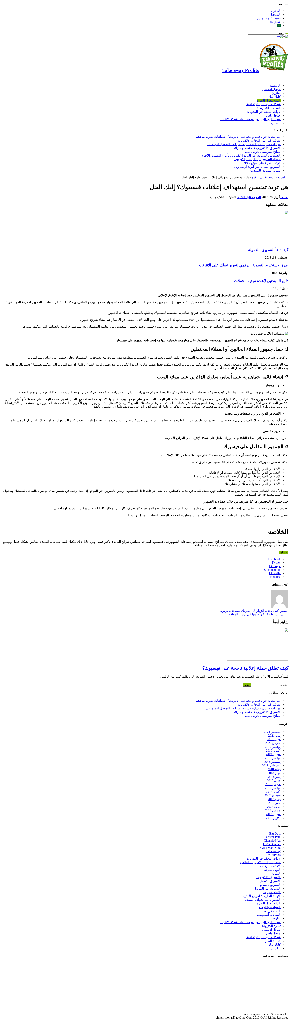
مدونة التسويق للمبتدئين (265, 170)
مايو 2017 (274, 803)
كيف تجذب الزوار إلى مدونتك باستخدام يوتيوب (253, 610)
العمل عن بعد (272, 911)
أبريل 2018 (274, 780)
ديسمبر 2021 (272, 731)
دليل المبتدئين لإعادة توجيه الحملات (261, 281)
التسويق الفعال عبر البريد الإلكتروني (257, 166)
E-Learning (273, 851)
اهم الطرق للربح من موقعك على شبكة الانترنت (250, 119)
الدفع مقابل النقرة (269, 100)
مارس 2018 (273, 784)
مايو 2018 (274, 776)
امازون (276, 93)
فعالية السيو (273, 941)
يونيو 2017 (274, 799)
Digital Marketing (269, 847)
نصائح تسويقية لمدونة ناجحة (263, 151)
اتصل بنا (275, 22)
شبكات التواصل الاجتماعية (263, 104)
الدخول (276, 10)
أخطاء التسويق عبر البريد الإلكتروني (257, 159)
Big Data (275, 833)
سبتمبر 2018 (272, 761)
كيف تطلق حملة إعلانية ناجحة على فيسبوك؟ (245, 668)
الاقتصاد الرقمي (270, 866)
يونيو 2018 (274, 773)
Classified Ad (272, 840)
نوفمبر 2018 (273, 758)
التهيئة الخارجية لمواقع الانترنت (261, 896)
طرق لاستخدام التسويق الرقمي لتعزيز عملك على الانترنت (243, 265)
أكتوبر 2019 (273, 750)
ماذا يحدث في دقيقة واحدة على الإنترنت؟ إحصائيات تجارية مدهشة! (237, 136)
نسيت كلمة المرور (269, 18)
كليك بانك (274, 96)
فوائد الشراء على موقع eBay (262, 163)
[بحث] (286, 4)
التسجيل (275, 14)
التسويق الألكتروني (268, 877)
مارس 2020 (273, 743)
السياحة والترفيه (270, 907)
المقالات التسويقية (269, 108)
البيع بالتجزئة (272, 869)
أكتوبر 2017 (273, 791)
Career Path (273, 837)
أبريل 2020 (274, 739)
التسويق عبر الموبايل (267, 888)
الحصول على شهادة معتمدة (263, 899)
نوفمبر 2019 (273, 746)
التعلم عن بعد (272, 892)
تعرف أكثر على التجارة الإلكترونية (259, 140)
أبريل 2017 (274, 806)
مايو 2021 (274, 735)
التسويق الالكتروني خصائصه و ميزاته (257, 148)
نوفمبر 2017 (273, 788)
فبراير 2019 (273, 754)
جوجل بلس (273, 115)
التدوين (276, 873)
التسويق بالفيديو (270, 884)
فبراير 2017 (273, 814)
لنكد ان (276, 123)
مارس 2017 (273, 810)
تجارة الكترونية (271, 926)
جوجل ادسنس (271, 89)
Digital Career (272, 844)
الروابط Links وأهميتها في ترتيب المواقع (258, 614)
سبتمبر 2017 (272, 795)
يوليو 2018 (274, 769)
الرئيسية (275, 85)
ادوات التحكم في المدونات (263, 111)
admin (284, 197)
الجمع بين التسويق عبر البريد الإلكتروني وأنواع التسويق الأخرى (241, 155)
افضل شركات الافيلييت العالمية (260, 862)
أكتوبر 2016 (273, 818)
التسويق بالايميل (270, 881)
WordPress (274, 854)
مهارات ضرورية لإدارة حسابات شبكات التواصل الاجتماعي (243, 144)
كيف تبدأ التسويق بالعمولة (268, 250)
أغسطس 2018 (271, 765)
